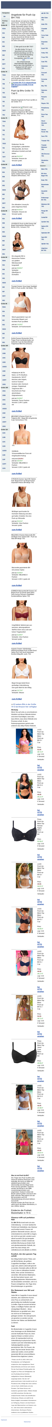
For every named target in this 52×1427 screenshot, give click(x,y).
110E (3, 455)
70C (3, 88)
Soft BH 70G (45, 221)
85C (3, 227)
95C (3, 320)
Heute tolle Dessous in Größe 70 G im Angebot (23, 84)
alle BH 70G (45, 13)
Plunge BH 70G (44, 212)
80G (3, 207)
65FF (4, 64)
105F (3, 417)
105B (3, 395)
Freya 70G (44, 57)
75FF (4, 157)
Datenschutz (27, 1421)
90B (3, 269)
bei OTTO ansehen (40, 767)
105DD (4, 408)
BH (4, 16)
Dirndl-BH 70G (44, 192)
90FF (4, 296)
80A (3, 172)
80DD (4, 190)
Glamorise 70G (44, 67)
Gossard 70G (44, 73)
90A (3, 265)
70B (3, 84)
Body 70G (44, 180)
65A (3, 33)
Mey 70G (44, 85)
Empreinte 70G (44, 43)
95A (3, 311)
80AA (4, 168)
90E (3, 287)
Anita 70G (44, 24)
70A (3, 79)
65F (3, 59)
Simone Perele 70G (44, 130)
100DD (4, 366)
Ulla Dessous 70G (45, 155)
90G (3, 300)
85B (3, 223)
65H (28, 58)
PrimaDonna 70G (45, 109)
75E (3, 148)
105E (3, 413)
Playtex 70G (45, 103)
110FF (4, 464)
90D (3, 278)
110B (3, 437)
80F (3, 198)
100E (3, 371)
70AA (4, 75)
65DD (4, 50)
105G (4, 426)
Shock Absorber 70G (44, 123)
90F (3, 291)
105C (4, 399)
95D (3, 324)
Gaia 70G (44, 61)
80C (3, 181)
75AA (4, 121)
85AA (4, 214)
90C (3, 274)
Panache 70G (44, 98)
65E (3, 55)
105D (4, 404)
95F (3, 338)
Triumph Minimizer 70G (44, 147)
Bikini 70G (44, 169)
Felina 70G (44, 52)
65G (3, 68)
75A (3, 126)
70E (3, 101)
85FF (4, 249)
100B (3, 353)
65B (3, 37)
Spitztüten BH (45, 232)
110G (4, 468)
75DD (4, 143)
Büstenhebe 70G (45, 185)
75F (3, 152)
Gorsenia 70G (44, 80)
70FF (4, 110)
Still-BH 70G (45, 243)
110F (3, 459)
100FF (4, 380)
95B (3, 316)
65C (3, 42)
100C (4, 358)
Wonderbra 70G (44, 161)
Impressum (4, 1420)
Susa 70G (44, 136)
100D (4, 362)
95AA (4, 307)
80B (3, 176)
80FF (4, 203)
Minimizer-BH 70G (45, 205)
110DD (4, 450)
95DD (4, 329)
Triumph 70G (45, 140)
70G (3, 115)
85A (3, 218)
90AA (4, 260)
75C (3, 134)
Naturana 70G (44, 91)
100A (3, 349)
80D (3, 185)
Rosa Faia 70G (44, 115)
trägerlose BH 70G (44, 249)
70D (3, 92)
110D (3, 446)
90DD (4, 282)
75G (3, 161)
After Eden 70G (44, 18)
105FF (4, 422)
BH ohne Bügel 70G (44, 174)
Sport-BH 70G (44, 238)
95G (3, 342)
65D (3, 46)
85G (3, 254)
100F (3, 375)
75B (3, 130)
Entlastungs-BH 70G (45, 198)
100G (4, 384)
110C (3, 441)
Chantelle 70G (44, 29)
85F (3, 245)
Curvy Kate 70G (44, 36)
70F (3, 106)
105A (3, 391)
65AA (4, 28)
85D (3, 232)
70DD (4, 97)
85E (3, 240)
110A (3, 433)
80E (3, 194)
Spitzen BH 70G (44, 227)
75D (3, 139)
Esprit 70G (44, 48)
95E (3, 333)
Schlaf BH (44, 217)
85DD (4, 236)
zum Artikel (17, 165)
